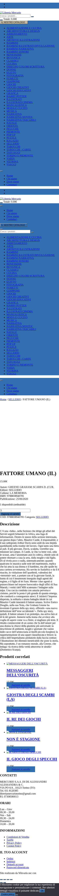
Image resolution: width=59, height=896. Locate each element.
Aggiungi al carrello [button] (20, 685)
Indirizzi (11, 861)
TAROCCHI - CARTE (19, 149)
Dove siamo (13, 181)
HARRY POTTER (17, 96)
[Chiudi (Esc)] (11, 879)
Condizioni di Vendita (18, 837)
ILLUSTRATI (14, 99)
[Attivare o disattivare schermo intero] (4, 879)
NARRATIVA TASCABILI (21, 120)
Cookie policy (7, 894)
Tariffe (10, 840)
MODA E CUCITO (17, 108)
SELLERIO (13, 143)
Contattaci (12, 184)
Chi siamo (12, 178)
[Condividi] (8, 879)
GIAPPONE (13, 81)
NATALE (12, 123)
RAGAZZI (12, 140)
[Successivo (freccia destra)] (4, 882)
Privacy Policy (14, 842)
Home (10, 175)
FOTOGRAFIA (15, 75)
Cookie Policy (14, 845)
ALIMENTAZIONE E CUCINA (24, 28)
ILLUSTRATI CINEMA (20, 102)
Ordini (10, 858)
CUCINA (12, 63)
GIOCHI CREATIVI (18, 87)
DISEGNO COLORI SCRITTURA (26, 66)
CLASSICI (12, 60)
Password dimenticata (18, 867)
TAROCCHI (13, 146)
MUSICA (12, 111)
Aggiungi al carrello (10, 514)
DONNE (11, 69)
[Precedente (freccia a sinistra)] (1, 882)
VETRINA (12, 161)
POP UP (11, 134)
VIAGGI (11, 164)
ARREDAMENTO (17, 34)
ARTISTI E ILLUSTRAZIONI (23, 40)
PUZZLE (12, 137)
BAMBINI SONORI (18, 51)
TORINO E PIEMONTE (20, 155)
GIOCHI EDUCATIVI (19, 90)
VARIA (11, 158)
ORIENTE (12, 126)
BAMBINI (12, 43)
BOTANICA (13, 57)
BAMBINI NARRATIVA (20, 48)
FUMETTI (12, 78)
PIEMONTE (13, 131)
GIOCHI (11, 84)
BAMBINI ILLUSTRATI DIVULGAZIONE (31, 45)
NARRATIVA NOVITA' (20, 117)
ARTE (10, 37)
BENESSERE (14, 54)
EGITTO (11, 72)
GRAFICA (12, 93)
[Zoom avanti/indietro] (1, 879)
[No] (16, 895)
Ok (42, 891)
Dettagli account (15, 864)
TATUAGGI (13, 152)
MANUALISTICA (17, 105)
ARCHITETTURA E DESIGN (23, 31)
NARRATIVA (14, 114)
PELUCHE (13, 129)
